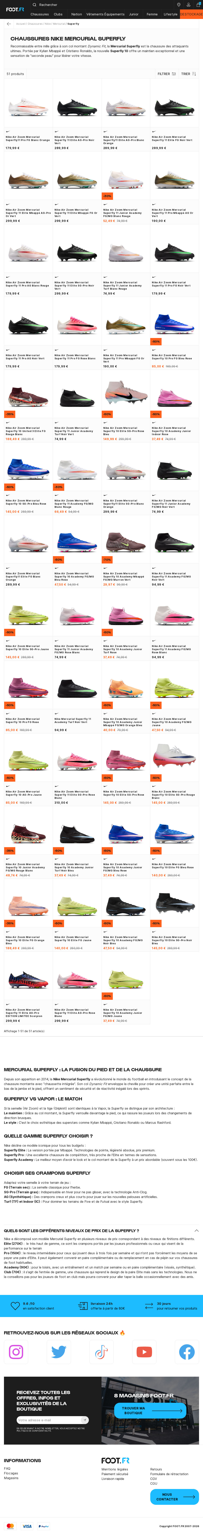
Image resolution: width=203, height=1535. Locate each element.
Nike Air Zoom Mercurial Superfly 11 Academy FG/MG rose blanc (171, 649)
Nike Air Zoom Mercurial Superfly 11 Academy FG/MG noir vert (171, 576)
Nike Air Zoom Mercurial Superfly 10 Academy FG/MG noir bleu (123, 940)
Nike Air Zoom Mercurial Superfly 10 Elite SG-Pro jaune (27, 648)
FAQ (7, 1468)
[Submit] (35, 4)
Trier (185, 74)
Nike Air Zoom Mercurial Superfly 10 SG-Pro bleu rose (26, 502)
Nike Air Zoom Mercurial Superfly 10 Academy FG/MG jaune (172, 722)
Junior (134, 14)
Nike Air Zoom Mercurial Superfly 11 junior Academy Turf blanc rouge (122, 285)
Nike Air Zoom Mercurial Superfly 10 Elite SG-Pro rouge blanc (173, 794)
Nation (76, 14)
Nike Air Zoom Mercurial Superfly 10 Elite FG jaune (73, 939)
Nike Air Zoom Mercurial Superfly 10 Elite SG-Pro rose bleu (124, 431)
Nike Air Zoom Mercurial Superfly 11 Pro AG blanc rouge (27, 284)
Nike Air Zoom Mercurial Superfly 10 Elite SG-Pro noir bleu (172, 940)
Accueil (20, 23)
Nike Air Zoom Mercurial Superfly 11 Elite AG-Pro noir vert (75, 140)
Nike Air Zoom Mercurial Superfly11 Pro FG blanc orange (28, 138)
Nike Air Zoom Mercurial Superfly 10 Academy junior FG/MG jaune (123, 1013)
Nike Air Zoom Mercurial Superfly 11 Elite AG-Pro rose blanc (75, 1013)
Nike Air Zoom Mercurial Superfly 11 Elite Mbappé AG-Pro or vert (28, 213)
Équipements (114, 14)
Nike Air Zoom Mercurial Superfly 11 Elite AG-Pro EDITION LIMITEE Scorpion (24, 1013)
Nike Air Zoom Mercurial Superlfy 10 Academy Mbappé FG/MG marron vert (124, 576)
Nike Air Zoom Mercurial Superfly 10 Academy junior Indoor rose (171, 431)
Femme (152, 14)
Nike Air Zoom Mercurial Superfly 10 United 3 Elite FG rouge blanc (26, 431)
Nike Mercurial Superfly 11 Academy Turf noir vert (73, 720)
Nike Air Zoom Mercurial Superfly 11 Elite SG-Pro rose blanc (75, 794)
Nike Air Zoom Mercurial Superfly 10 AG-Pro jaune (24, 793)
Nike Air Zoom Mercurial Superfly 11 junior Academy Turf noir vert (74, 431)
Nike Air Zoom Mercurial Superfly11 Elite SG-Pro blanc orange (123, 503)
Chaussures (40, 14)
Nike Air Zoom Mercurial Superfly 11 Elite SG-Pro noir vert (74, 285)
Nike (48, 23)
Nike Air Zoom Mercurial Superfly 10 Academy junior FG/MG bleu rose (123, 867)
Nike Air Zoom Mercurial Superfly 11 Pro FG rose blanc (75, 357)
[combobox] (102, 4)
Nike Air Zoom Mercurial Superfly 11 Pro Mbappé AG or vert (172, 213)
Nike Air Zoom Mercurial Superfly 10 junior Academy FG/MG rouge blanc (25, 867)
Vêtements (95, 14)
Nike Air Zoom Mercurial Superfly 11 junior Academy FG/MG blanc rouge (122, 213)
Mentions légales (115, 1469)
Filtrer (164, 74)
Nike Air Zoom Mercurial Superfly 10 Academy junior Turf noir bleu (74, 867)
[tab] (101, 51)
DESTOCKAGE (191, 14)
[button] (101, 1230)
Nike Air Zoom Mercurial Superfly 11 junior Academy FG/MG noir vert (171, 503)
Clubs (58, 14)
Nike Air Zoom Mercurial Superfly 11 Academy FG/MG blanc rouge (74, 503)
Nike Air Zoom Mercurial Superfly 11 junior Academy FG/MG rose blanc (74, 649)
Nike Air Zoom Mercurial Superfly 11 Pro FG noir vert (171, 284)
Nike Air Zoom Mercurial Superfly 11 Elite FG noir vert (172, 138)
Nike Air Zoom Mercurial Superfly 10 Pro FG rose (23, 720)
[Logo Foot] (15, 9)
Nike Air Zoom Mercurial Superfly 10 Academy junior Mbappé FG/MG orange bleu (123, 722)
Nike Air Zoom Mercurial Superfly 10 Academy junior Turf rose (123, 649)
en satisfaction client (38, 1308)
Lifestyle (171, 14)
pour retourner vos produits (177, 1308)
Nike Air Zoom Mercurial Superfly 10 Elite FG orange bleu (25, 940)
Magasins (11, 1478)
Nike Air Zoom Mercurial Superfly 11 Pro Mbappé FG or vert (124, 358)
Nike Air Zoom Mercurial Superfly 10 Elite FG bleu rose (173, 866)
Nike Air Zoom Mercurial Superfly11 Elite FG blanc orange (23, 576)
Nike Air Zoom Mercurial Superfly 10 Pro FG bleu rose (172, 357)
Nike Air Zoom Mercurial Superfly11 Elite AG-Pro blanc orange (124, 140)
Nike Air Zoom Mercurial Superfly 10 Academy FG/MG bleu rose (74, 576)
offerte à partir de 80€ (108, 1308)
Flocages (11, 1473)
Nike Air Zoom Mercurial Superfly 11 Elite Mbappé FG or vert (76, 213)
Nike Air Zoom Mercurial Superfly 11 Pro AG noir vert (25, 357)
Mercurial (59, 23)
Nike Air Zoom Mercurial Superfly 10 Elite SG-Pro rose (124, 793)
